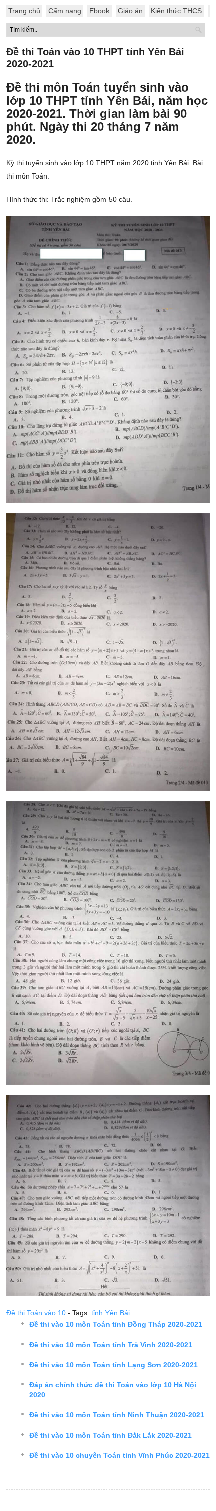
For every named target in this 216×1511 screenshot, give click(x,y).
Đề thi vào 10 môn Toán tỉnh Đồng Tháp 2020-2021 (115, 1324)
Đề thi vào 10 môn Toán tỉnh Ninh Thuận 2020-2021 (116, 1415)
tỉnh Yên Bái (110, 1313)
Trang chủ (24, 11)
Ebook (99, 11)
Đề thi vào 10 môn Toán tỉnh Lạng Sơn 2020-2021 (113, 1365)
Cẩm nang (64, 11)
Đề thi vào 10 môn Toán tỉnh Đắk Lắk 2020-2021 (110, 1435)
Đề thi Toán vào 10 (36, 1313)
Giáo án (130, 11)
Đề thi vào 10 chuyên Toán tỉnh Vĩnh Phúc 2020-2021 (119, 1455)
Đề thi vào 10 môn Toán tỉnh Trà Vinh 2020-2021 (110, 1345)
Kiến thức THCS (176, 11)
